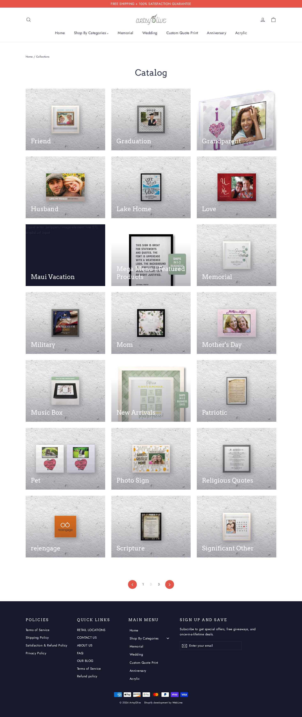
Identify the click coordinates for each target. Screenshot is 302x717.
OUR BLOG (85, 660)
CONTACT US (87, 637)
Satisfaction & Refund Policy (46, 645)
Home (29, 57)
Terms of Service (38, 630)
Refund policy (87, 676)
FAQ (80, 653)
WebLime (177, 702)
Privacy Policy (36, 653)
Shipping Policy (37, 637)
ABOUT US (84, 645)
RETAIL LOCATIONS (91, 630)
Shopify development (156, 702)
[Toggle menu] (168, 638)
